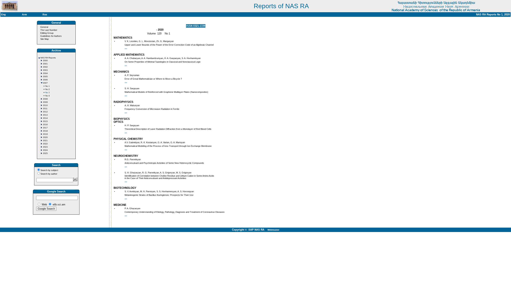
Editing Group (46, 33)
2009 (45, 102)
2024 (45, 150)
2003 (45, 70)
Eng (3, 14)
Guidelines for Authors (51, 36)
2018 (45, 131)
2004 (45, 73)
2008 (45, 99)
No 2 (47, 89)
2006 (45, 80)
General (44, 27)
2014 (45, 118)
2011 (45, 108)
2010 (45, 105)
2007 (45, 83)
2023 (45, 147)
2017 (45, 128)
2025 (45, 153)
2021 (45, 140)
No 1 (47, 86)
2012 (45, 112)
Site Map (44, 39)
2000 (45, 60)
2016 (45, 124)
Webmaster (273, 230)
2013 (45, 115)
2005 (45, 76)
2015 (45, 121)
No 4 (47, 96)
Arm (24, 14)
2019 (45, 134)
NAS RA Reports (48, 58)
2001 (45, 64)
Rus (45, 14)
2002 (45, 67)
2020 (45, 137)
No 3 (47, 92)
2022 (45, 144)
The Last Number (48, 30)
